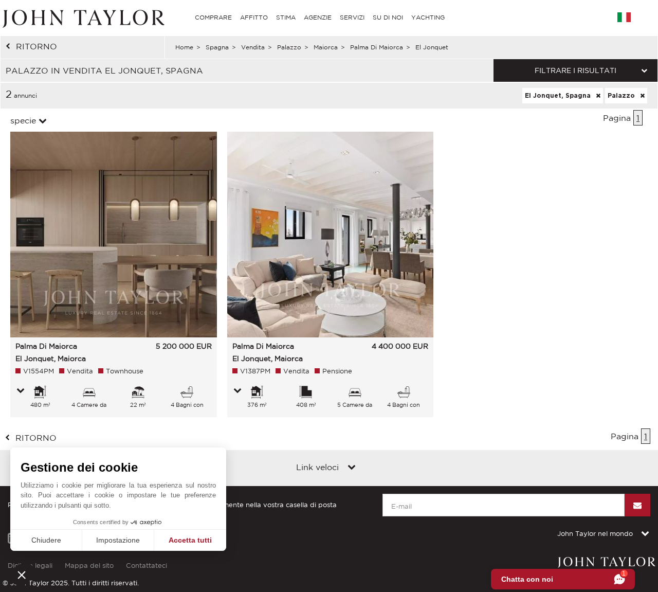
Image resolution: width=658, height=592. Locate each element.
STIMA (286, 17)
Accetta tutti (190, 540)
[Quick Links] (351, 468)
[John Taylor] (82, 17)
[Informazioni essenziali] (20, 391)
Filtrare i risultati (575, 70)
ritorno (36, 46)
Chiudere (46, 540)
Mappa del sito (89, 565)
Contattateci (146, 565)
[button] (21, 574)
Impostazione (118, 540)
